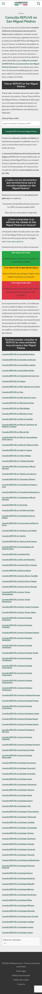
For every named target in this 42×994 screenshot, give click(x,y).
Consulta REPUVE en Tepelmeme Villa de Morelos (18, 498)
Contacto (21, 984)
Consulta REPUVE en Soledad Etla (16, 554)
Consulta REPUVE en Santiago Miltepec (18, 905)
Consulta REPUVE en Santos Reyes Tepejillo (20, 576)
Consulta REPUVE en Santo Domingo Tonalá (20, 653)
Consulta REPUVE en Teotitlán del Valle (18, 510)
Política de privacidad (21, 975)
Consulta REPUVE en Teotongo (14, 505)
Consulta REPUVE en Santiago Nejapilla (18, 884)
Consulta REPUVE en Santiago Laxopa (17, 927)
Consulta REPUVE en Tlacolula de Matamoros (21, 492)
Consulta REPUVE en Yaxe (12, 392)
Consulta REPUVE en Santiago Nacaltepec (19, 894)
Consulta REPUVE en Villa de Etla (15, 432)
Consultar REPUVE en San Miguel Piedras (21, 131)
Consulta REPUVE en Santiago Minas (17, 900)
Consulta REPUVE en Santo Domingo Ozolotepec (17, 707)
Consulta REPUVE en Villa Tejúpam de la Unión (21, 386)
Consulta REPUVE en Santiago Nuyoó (17, 873)
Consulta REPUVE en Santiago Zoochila (18, 750)
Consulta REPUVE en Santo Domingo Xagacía (20, 632)
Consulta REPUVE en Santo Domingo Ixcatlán (20, 713)
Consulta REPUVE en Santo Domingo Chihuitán (17, 738)
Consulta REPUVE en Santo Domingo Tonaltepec (17, 646)
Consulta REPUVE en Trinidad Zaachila (18, 461)
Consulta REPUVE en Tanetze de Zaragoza (19, 541)
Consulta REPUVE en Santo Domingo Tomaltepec (17, 659)
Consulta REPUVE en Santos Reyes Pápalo (19, 581)
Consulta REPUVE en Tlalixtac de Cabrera (19, 474)
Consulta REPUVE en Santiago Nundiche (18, 878)
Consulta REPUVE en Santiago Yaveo (17, 779)
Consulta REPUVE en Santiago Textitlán (18, 822)
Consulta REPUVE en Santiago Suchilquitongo (20, 860)
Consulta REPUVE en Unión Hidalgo (16, 455)
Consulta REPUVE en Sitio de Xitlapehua (18, 559)
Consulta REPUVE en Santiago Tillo (16, 806)
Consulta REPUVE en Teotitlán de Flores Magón (18, 517)
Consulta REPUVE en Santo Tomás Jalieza (19, 612)
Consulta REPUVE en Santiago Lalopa (17, 932)
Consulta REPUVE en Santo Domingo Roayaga (21, 695)
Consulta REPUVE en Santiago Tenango (18, 844)
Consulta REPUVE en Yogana (13, 381)
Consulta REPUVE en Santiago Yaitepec (18, 790)
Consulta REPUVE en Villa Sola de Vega (18, 403)
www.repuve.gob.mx (14, 241)
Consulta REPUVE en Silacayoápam (16, 570)
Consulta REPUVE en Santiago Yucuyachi (18, 768)
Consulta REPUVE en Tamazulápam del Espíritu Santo (18, 548)
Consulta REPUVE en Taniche (14, 536)
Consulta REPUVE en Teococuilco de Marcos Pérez (20, 524)
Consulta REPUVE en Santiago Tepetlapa (19, 838)
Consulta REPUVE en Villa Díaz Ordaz (17, 414)
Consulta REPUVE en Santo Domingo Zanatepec (17, 619)
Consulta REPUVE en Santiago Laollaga (18, 922)
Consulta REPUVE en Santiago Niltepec (18, 889)
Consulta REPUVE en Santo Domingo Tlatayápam (17, 666)
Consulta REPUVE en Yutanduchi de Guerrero (20, 376)
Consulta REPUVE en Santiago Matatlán (18, 911)
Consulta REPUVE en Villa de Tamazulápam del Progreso (19, 438)
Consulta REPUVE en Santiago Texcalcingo (19, 828)
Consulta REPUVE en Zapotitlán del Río (18, 370)
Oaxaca (21, 13)
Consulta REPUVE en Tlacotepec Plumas (18, 479)
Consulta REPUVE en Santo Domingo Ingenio (20, 724)
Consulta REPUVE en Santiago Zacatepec (19, 763)
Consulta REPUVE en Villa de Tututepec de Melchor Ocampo (19, 425)
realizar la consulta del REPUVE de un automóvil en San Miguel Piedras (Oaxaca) (20, 63)
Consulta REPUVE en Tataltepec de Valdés (19, 530)
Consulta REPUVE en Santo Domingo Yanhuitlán (17, 639)
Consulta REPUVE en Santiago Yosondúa (18, 774)
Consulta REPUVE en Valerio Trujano (17, 450)
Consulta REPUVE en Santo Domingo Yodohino (17, 626)
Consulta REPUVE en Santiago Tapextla (18, 855)
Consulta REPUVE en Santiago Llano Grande (20, 916)
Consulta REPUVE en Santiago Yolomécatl (19, 784)
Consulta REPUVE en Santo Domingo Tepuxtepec (17, 674)
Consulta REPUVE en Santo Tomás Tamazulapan (16, 593)
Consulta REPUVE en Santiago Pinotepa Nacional (18, 866)
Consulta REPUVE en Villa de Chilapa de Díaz (20, 445)
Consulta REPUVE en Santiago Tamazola (18, 849)
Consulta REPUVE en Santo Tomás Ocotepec (20, 607)
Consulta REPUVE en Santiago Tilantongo (19, 817)
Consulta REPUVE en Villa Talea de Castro (19, 397)
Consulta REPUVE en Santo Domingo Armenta (21, 744)
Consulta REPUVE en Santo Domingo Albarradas (17, 756)
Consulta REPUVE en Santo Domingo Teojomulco (17, 689)
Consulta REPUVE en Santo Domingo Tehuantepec (17, 681)
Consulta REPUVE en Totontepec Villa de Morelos (19, 467)
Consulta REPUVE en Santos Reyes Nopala (19, 586)
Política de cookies (21, 980)
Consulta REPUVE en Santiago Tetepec (18, 833)
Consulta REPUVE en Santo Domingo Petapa (20, 701)
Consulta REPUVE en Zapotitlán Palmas (18, 354)
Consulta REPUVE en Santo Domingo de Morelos (18, 731)
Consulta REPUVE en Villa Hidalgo (16, 408)
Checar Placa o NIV (10, 118)
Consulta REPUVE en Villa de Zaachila (17, 419)
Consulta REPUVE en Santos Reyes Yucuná (19, 565)
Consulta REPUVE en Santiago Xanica (17, 801)
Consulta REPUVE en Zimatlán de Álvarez (19, 360)
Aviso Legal (21, 971)
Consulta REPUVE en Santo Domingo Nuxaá (20, 719)
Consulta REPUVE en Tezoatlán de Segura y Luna (20, 485)
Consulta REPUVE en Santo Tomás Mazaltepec (16, 600)
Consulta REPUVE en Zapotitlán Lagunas (19, 365)
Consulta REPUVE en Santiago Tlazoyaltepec (20, 811)
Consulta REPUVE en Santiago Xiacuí (17, 795)
